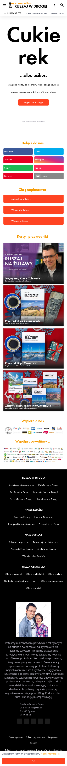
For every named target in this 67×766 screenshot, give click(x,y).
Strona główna (16, 737)
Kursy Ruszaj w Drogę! (36, 13)
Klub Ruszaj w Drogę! (48, 485)
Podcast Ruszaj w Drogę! (21, 499)
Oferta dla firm (55, 574)
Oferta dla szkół (33, 588)
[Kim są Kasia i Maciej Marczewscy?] (33, 619)
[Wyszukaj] (62, 5)
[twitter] (26, 721)
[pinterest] (47, 721)
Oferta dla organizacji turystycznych (20, 581)
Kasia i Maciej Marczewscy (21, 485)
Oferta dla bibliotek (35, 574)
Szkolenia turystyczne (19, 542)
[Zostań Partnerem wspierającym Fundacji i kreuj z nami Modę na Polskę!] (33, 431)
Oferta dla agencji (13, 574)
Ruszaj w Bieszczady (43, 517)
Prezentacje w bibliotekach (45, 542)
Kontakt (33, 742)
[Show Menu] (4, 5)
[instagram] (40, 721)
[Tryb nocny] (55, 5)
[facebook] (19, 721)
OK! (34, 761)
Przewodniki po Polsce (49, 524)
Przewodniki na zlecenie (22, 549)
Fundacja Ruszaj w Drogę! (45, 492)
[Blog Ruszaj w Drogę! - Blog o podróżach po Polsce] (28, 5)
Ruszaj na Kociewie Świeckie (21, 524)
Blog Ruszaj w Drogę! (33, 102)
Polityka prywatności (35, 737)
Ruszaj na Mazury (22, 517)
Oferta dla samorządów (52, 581)
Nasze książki (57, 13)
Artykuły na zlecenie (46, 549)
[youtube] (33, 721)
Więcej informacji (49, 753)
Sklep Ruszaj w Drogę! (47, 499)
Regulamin (53, 737)
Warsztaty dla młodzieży (33, 556)
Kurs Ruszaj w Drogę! (19, 492)
